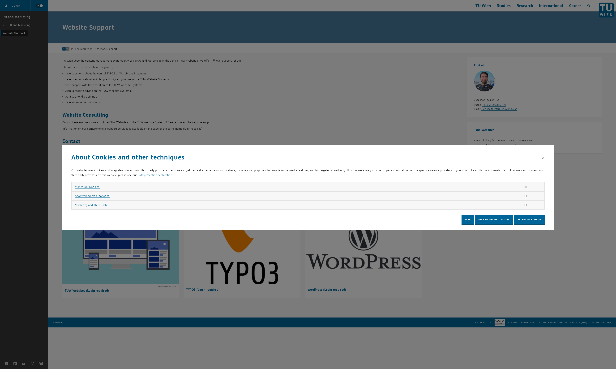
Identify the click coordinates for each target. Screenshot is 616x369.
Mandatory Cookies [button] (87, 187)
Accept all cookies (529, 219)
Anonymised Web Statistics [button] (92, 195)
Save (468, 219)
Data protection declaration (155, 175)
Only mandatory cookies (494, 219)
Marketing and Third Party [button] (91, 205)
